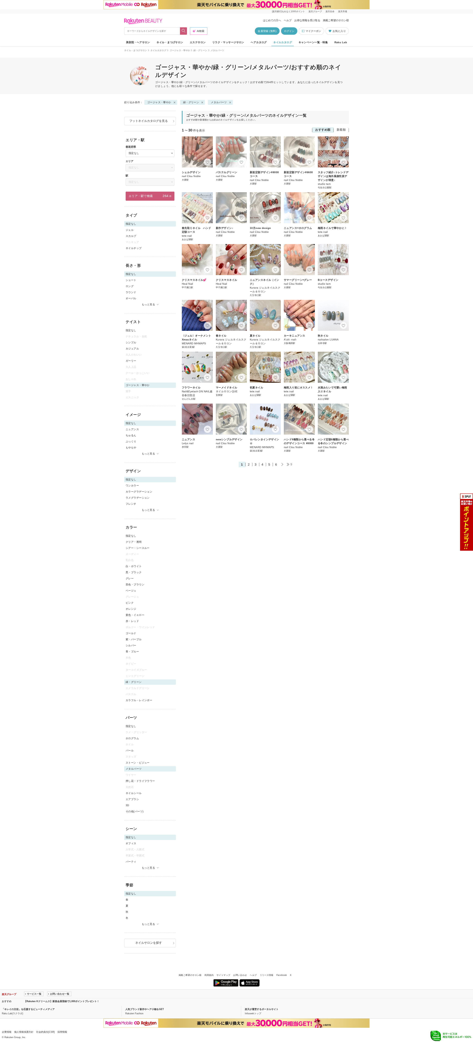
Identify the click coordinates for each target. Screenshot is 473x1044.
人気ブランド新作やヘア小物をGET (144, 1009)
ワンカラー (132, 485)
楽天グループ (315, 11)
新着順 (341, 129)
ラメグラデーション (138, 497)
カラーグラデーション (139, 491)
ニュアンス (132, 429)
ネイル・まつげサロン (169, 42)
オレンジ (131, 608)
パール (130, 750)
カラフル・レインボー (139, 700)
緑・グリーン (200, 50)
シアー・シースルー (138, 547)
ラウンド (131, 292)
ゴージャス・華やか (180, 50)
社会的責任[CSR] (45, 1032)
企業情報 (6, 1032)
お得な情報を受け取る (307, 20)
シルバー (131, 645)
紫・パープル (134, 639)
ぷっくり (131, 441)
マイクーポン (313, 31)
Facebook (281, 975)
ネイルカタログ (282, 42)
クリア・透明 (134, 541)
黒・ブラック (134, 572)
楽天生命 (330, 11)
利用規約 (209, 975)
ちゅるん (131, 435)
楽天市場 (342, 11)
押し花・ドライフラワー (140, 780)
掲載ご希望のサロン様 (336, 20)
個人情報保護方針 (23, 1032)
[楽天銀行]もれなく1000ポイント (288, 11)
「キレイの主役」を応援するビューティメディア (28, 1009)
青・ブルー (132, 651)
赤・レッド (132, 621)
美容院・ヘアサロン (138, 42)
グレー (130, 578)
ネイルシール (134, 793)
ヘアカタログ (259, 42)
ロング (130, 286)
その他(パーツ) (135, 811)
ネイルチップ (134, 248)
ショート (131, 280)
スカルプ (131, 235)
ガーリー (131, 360)
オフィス (131, 843)
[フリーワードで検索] (183, 31)
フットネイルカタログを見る (148, 120)
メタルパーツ (219, 102)
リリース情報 (266, 975)
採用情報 (62, 1032)
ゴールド (131, 633)
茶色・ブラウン (135, 584)
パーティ (131, 861)
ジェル (130, 229)
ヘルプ (288, 20)
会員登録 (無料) (267, 31)
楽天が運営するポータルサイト (261, 1009)
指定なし (131, 330)
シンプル (131, 342)
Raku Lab (340, 42)
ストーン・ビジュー (138, 762)
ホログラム (132, 738)
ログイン (289, 31)
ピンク (130, 602)
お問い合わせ (240, 975)
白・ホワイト (134, 566)
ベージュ (131, 590)
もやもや (131, 447)
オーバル (131, 298)
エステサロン (198, 42)
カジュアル (132, 348)
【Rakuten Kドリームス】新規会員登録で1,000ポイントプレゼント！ (61, 1001)
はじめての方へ (272, 20)
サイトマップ (223, 975)
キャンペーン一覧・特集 (313, 42)
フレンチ (131, 503)
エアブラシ (132, 799)
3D (127, 805)
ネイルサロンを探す (148, 942)
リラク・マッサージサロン (228, 42)
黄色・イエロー (135, 614)
